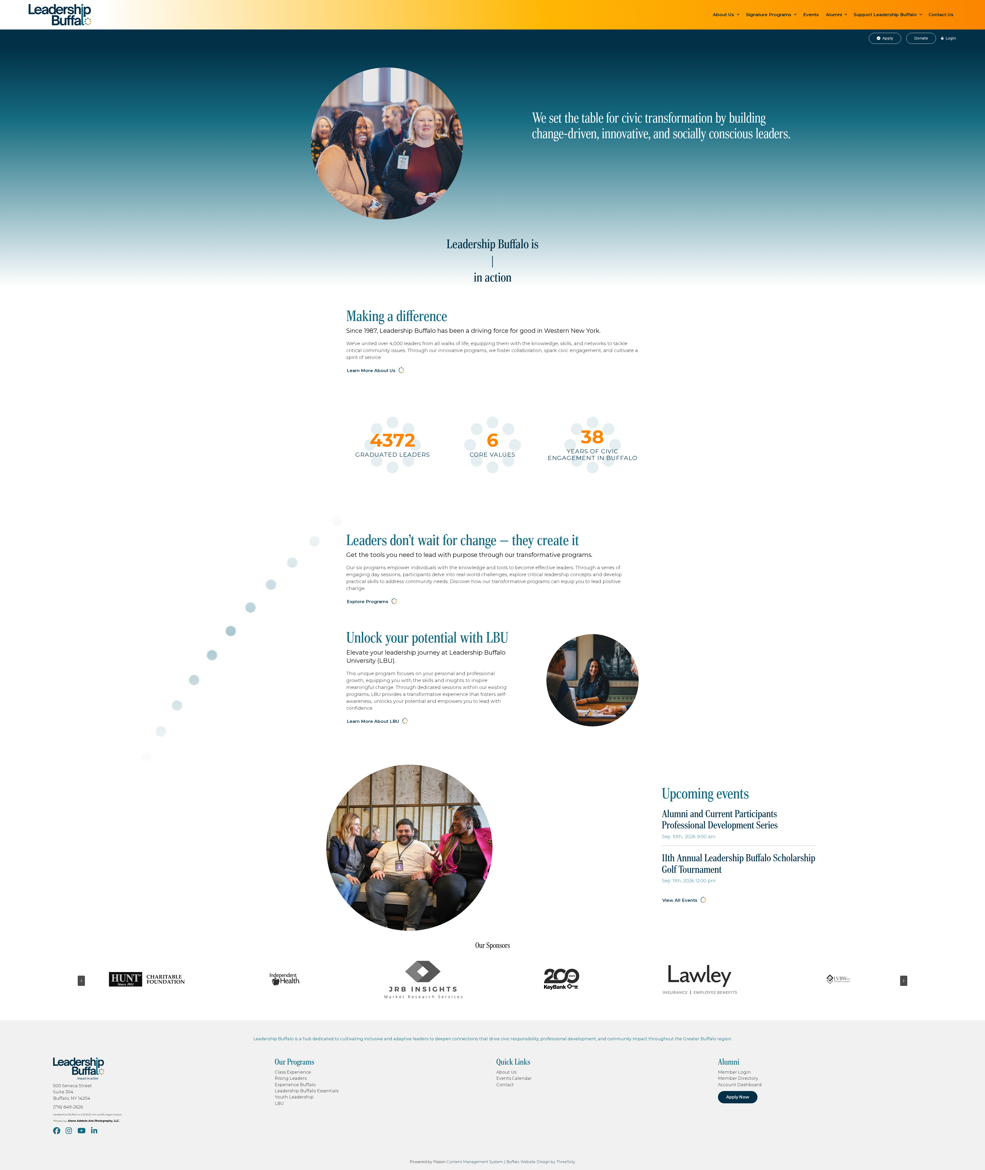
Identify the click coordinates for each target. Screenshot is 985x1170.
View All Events (679, 900)
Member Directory (738, 1078)
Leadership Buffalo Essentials (307, 1090)
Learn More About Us (371, 370)
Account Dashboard (740, 1084)
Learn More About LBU (373, 721)
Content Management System (475, 1161)
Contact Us (941, 14)
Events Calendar (514, 1078)
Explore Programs (367, 601)
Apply (887, 38)
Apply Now (737, 1097)
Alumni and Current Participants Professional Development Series (720, 819)
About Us (723, 14)
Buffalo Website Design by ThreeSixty (540, 1161)
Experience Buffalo (295, 1084)
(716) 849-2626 (68, 1106)
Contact (505, 1084)
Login (950, 38)
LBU (279, 1103)
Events (811, 14)
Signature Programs (768, 14)
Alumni (834, 14)
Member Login (734, 1072)
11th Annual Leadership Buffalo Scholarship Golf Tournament (738, 863)
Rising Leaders (291, 1078)
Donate (921, 38)
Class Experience (293, 1072)
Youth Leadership (294, 1096)
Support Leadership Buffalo (885, 14)
